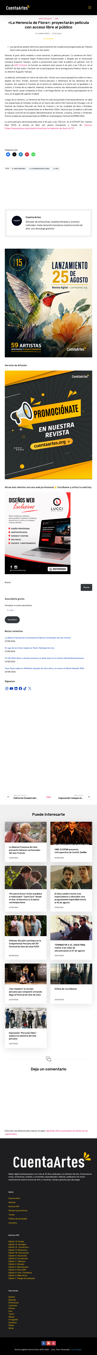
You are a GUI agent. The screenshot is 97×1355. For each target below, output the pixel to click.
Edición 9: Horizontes (17, 1256)
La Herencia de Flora (40, 168)
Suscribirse (12, 620)
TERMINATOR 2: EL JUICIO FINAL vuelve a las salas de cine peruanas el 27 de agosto (70, 948)
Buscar (8, 582)
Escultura (12, 1322)
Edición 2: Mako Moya (18, 1275)
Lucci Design (76, 1349)
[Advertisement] (48, 190)
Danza (11, 1325)
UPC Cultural (20, 65)
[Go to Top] (91, 1349)
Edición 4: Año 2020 (17, 1270)
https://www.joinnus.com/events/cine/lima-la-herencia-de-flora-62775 (39, 128)
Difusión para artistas (17, 1210)
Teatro (11, 1314)
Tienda (11, 1215)
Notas (11, 1328)
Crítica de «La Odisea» (66, 989)
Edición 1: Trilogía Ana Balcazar (21, 1278)
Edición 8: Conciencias (18, 1258)
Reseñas (12, 1300)
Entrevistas (13, 1303)
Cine (56, 19)
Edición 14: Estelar (16, 1241)
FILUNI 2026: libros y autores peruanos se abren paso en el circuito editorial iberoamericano (44, 658)
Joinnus (88, 125)
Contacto (12, 1223)
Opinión (11, 1297)
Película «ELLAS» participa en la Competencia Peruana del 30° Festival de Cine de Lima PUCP (25, 944)
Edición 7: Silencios (17, 1261)
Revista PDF (13, 1206)
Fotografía (13, 1320)
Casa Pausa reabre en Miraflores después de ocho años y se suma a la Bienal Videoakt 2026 (44, 668)
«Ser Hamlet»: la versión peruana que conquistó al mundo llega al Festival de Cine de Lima (25, 992)
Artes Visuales (45, 19)
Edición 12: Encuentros (18, 1247)
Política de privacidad (17, 1219)
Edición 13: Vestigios (17, 1244)
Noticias (12, 1202)
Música (11, 1317)
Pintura (11, 1308)
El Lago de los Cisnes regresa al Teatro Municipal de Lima (29, 648)
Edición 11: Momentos (17, 1250)
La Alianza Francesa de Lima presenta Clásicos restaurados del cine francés (38, 638)
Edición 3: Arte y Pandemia (20, 1273)
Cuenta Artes (44, 33)
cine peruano (19, 168)
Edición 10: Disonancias (18, 1253)
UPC (56, 168)
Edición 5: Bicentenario (18, 1267)
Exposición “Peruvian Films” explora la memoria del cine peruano (23, 1036)
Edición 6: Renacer (16, 1264)
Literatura (12, 1305)
